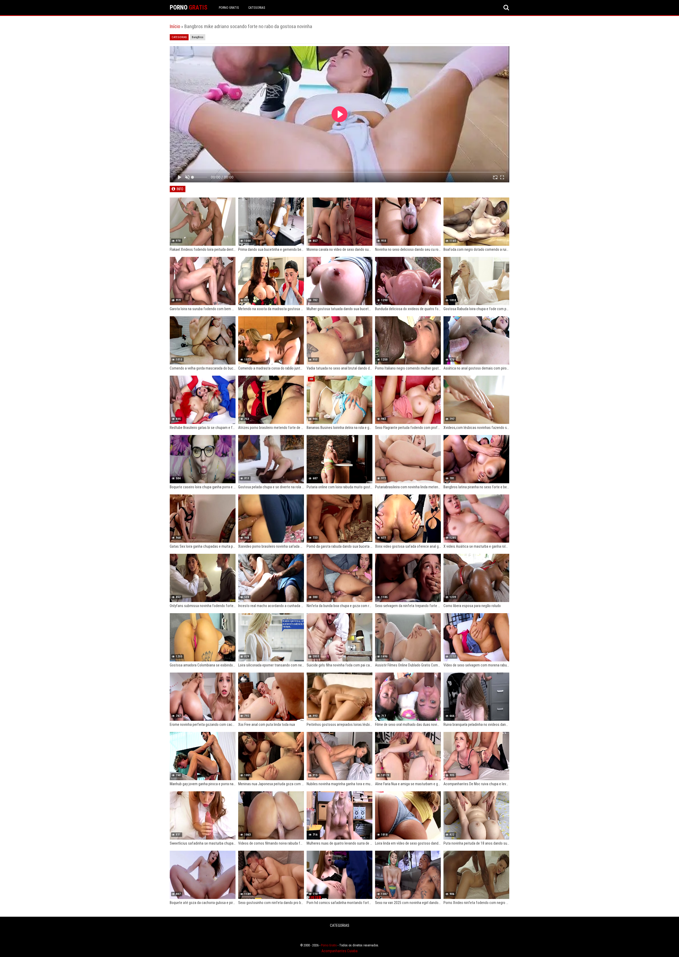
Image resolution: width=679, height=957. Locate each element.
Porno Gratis (229, 8)
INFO (180, 189)
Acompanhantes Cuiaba (339, 951)
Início (175, 26)
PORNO (188, 7)
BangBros (197, 37)
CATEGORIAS (256, 8)
